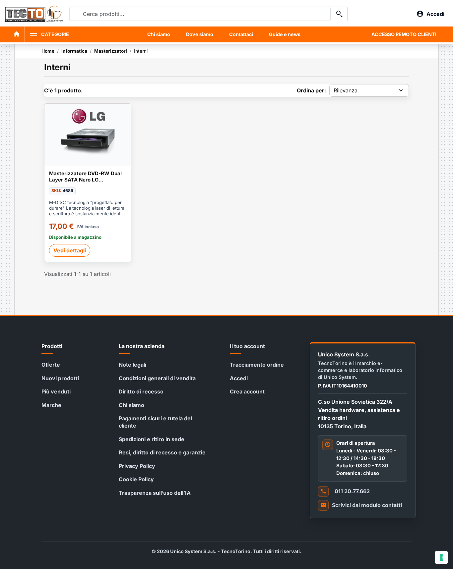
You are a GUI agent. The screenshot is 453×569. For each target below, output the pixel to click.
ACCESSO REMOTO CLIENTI (403, 34)
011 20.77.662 (352, 491)
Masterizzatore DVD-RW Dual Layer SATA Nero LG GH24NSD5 (85, 177)
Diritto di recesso (141, 391)
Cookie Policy (136, 479)
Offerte (50, 364)
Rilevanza (345, 90)
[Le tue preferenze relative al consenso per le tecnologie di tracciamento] (441, 557)
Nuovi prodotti (60, 378)
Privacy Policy (137, 466)
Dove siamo (199, 34)
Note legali (132, 364)
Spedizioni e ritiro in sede (151, 439)
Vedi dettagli (69, 250)
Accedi (239, 378)
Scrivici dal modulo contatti (367, 505)
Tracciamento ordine (257, 364)
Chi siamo (158, 34)
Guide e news (284, 34)
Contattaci (241, 34)
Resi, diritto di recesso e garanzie (162, 452)
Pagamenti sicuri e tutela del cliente (155, 422)
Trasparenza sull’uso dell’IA (155, 493)
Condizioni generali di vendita (157, 378)
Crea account (247, 391)
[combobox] (200, 14)
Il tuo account (247, 346)
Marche (51, 405)
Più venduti (56, 391)
